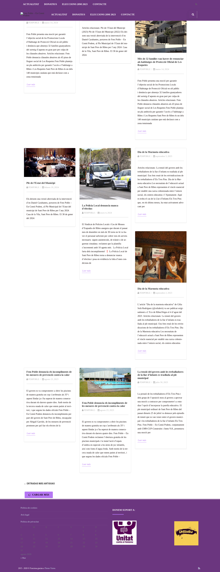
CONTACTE (99, 4)
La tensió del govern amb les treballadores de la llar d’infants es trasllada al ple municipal (160, 374)
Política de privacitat (30, 521)
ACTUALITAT (31, 4)
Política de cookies (29, 508)
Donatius (50, 4)
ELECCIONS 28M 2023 (75, 4)
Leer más (31, 84)
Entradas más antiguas (39, 483)
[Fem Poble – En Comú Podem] (34, 15)
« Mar (23, 558)
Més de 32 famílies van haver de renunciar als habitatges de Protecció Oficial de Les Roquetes (161, 61)
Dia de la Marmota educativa (153, 152)
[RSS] (196, 4)
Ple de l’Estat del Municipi (40, 183)
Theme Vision (50, 568)
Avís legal (25, 515)
